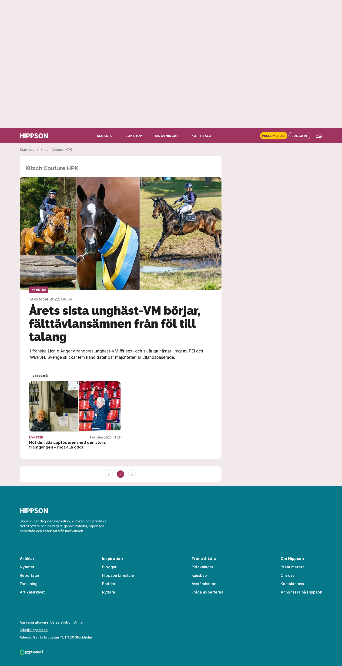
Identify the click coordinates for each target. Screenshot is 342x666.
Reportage (29, 575)
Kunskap (199, 575)
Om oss (287, 575)
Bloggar (109, 567)
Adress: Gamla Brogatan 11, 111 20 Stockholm (56, 637)
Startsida (27, 150)
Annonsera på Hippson (301, 592)
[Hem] (34, 135)
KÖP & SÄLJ (201, 136)
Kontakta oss (292, 583)
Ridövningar (202, 567)
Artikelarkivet (32, 592)
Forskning (29, 583)
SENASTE (104, 136)
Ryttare (108, 592)
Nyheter (38, 289)
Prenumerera (273, 136)
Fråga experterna (207, 592)
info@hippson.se (34, 630)
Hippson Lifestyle (118, 575)
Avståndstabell (205, 583)
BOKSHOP (133, 136)
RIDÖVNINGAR (166, 136)
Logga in (299, 136)
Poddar (108, 583)
